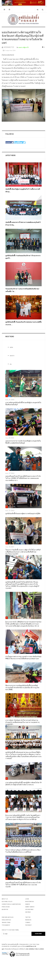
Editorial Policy (7, 902)
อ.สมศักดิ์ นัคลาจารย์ (30, 946)
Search (27, 904)
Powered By (20, 954)
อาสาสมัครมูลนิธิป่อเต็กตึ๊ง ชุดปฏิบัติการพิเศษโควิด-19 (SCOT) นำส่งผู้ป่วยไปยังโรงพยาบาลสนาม (23, 783)
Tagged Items (6, 922)
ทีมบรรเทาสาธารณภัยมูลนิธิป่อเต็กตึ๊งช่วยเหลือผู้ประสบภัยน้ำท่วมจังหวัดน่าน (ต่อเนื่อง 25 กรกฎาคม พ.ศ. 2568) (22, 687)
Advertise (5, 909)
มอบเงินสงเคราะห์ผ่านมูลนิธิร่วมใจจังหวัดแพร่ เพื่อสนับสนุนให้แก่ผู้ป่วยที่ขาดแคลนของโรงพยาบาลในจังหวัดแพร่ (23, 37)
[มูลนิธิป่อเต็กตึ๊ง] (23, 19)
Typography (6, 925)
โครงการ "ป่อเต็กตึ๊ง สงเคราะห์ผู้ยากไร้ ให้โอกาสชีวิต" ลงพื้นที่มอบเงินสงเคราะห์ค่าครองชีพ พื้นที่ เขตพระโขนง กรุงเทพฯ (23, 552)
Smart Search (29, 907)
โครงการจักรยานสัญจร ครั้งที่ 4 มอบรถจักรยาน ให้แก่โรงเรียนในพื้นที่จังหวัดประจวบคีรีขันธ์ (23, 851)
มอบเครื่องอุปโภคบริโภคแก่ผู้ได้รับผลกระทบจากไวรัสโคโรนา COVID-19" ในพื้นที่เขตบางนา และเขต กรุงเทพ (23, 884)
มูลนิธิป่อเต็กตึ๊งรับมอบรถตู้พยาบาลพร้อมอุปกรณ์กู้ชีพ (22, 513)
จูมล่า (3, 949)
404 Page (28, 912)
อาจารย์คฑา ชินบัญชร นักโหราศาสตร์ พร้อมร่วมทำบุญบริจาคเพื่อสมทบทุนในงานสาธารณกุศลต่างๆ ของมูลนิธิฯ (22, 722)
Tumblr (27, 922)
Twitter (27, 917)
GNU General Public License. (35, 949)
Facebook (28, 920)
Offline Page (29, 909)
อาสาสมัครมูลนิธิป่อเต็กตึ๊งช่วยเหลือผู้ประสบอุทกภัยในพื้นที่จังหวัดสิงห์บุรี (23, 403)
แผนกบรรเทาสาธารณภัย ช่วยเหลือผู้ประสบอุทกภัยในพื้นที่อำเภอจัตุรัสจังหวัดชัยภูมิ (23, 442)
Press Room (6, 907)
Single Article (6, 920)
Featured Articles (7, 917)
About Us (5, 899)
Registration (29, 902)
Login (27, 899)
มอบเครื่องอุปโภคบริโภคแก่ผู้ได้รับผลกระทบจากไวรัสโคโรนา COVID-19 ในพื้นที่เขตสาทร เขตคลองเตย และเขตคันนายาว (23, 478)
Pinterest (28, 925)
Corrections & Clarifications (11, 904)
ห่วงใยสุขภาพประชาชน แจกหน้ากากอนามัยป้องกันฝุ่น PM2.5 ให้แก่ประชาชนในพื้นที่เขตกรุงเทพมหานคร (23, 657)
